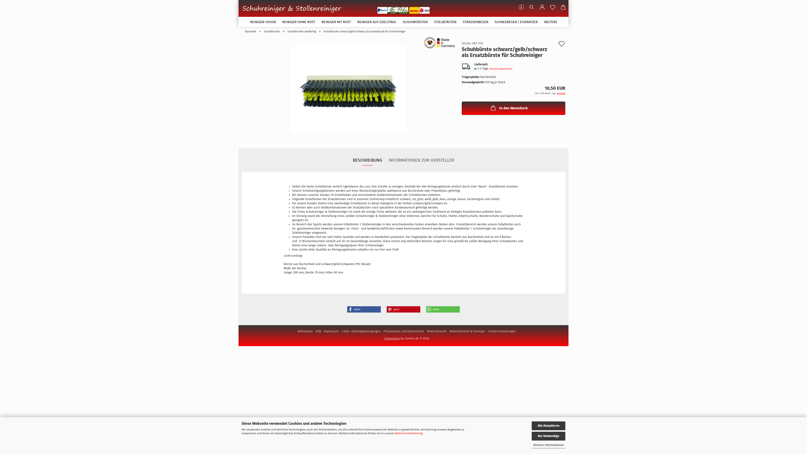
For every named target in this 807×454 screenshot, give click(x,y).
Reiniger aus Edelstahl (376, 22)
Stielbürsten (445, 22)
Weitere (550, 22)
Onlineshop (392, 338)
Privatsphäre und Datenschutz (404, 331)
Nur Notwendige (548, 436)
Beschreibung (367, 160)
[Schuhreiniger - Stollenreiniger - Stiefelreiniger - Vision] (293, 8)
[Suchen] (531, 7)
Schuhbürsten (415, 22)
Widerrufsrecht (437, 331)
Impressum (331, 331)
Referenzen (305, 331)
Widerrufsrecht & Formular (467, 331)
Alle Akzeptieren (548, 426)
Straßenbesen (475, 22)
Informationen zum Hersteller (421, 160)
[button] (542, 7)
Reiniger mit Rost (336, 22)
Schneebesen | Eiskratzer (516, 22)
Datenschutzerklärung (408, 433)
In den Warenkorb (513, 108)
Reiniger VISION (263, 22)
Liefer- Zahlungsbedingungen (361, 331)
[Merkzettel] (552, 7)
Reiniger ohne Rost (298, 22)
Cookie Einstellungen (502, 331)
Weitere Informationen (548, 445)
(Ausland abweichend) (500, 68)
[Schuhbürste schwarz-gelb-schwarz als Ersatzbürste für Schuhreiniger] (348, 89)
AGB (318, 331)
